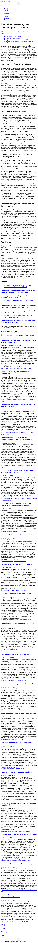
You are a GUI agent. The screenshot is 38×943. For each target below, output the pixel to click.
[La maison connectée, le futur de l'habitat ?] (13, 768)
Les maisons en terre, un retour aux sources (16, 564)
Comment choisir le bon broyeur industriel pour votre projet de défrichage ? (18, 321)
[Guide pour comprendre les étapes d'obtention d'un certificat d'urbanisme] (19, 467)
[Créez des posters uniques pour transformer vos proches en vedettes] (19, 401)
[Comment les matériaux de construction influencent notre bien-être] (19, 891)
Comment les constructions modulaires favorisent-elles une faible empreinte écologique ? (19, 306)
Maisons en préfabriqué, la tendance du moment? (19, 713)
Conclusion (7, 43)
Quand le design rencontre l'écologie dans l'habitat (19, 834)
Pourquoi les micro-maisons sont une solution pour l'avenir (20, 40)
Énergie (6, 9)
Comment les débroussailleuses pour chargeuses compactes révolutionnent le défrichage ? (18, 291)
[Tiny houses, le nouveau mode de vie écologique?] (15, 860)
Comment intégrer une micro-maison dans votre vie (18, 41)
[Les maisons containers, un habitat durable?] (13, 680)
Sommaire (5, 33)
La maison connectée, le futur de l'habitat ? (16, 772)
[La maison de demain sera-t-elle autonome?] (13, 531)
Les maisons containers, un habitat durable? (17, 684)
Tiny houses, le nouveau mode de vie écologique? (18, 864)
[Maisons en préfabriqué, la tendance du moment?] (15, 710)
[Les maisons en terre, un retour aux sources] (13, 561)
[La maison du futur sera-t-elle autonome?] (13, 739)
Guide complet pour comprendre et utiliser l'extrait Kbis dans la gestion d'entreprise (16, 504)
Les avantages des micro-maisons (13, 36)
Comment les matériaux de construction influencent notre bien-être (15, 896)
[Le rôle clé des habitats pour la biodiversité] (13, 590)
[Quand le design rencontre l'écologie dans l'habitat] (15, 831)
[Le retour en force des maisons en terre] (12, 651)
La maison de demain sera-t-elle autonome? (16, 535)
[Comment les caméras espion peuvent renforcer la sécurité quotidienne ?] (19, 337)
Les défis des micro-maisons (12, 38)
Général (6, 13)
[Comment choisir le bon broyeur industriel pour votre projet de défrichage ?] (19, 317)
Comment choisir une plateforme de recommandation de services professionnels (16, 438)
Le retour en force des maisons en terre (15, 654)
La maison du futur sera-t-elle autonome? (16, 743)
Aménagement (8, 12)
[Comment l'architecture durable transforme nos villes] (16, 619)
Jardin (6, 10)
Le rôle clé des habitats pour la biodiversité (16, 594)
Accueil (6, 16)
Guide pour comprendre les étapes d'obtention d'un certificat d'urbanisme (17, 471)
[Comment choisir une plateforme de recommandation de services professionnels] (19, 434)
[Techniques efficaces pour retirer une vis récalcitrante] (16, 368)
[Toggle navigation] (1, 6)
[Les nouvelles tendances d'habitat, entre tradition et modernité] (18, 799)
